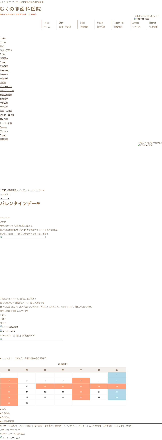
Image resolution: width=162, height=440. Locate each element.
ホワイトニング (7, 90)
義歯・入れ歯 (6, 110)
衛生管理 (101, 24)
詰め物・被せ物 (7, 114)
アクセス (136, 24)
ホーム (47, 24)
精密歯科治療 (6, 94)
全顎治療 (4, 106)
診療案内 (118, 24)
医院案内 (84, 24)
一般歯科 (4, 78)
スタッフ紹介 (65, 24)
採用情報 (153, 24)
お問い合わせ (95, 425)
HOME (3, 425)
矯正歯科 (4, 118)
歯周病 (3, 82)
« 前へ (3, 314)
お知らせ (118, 425)
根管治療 (4, 98)
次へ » (3, 322)
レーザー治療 (6, 122)
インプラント (6, 86)
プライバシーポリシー (10, 429)
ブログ (128, 425)
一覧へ (3, 318)
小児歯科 (4, 102)
